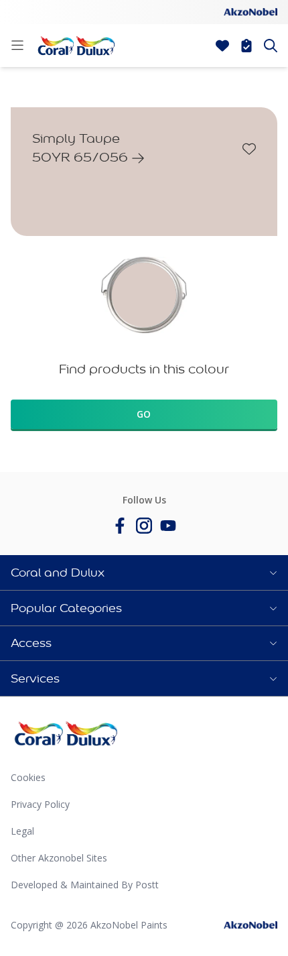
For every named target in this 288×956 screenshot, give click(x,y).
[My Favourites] (222, 45)
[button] (144, 572)
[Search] (270, 45)
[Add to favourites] (249, 149)
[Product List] (246, 45)
